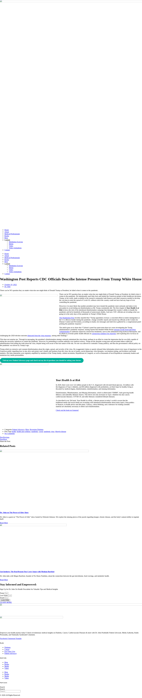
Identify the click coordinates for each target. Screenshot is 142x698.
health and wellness (23, 431)
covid (41, 431)
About (6, 232)
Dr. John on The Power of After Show (14, 512)
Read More (4, 523)
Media (11, 244)
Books (6, 236)
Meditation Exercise (16, 242)
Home (6, 230)
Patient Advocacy (18, 429)
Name (2, 593)
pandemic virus (49, 431)
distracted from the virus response (39, 336)
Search (2, 687)
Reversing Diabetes (36, 429)
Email (2, 598)
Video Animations (15, 248)
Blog (6, 238)
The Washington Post (66, 318)
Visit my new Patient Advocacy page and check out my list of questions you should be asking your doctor (42, 360)
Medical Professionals (12, 234)
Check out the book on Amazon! (67, 410)
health (14, 431)
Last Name (4, 595)
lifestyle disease (60, 431)
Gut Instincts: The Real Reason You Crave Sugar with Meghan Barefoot (27, 572)
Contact (7, 250)
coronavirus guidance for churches (104, 334)
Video (11, 246)
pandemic (34, 431)
